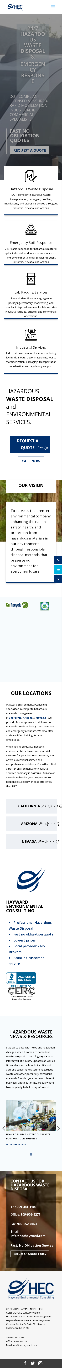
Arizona (28, 717)
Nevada (41, 717)
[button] (31, 1154)
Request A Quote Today (29, 1254)
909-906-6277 (30, 1214)
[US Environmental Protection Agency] (44, 606)
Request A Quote (29, 150)
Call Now (31, 461)
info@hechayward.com (28, 1236)
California (15, 717)
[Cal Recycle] (17, 605)
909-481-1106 (26, 1207)
